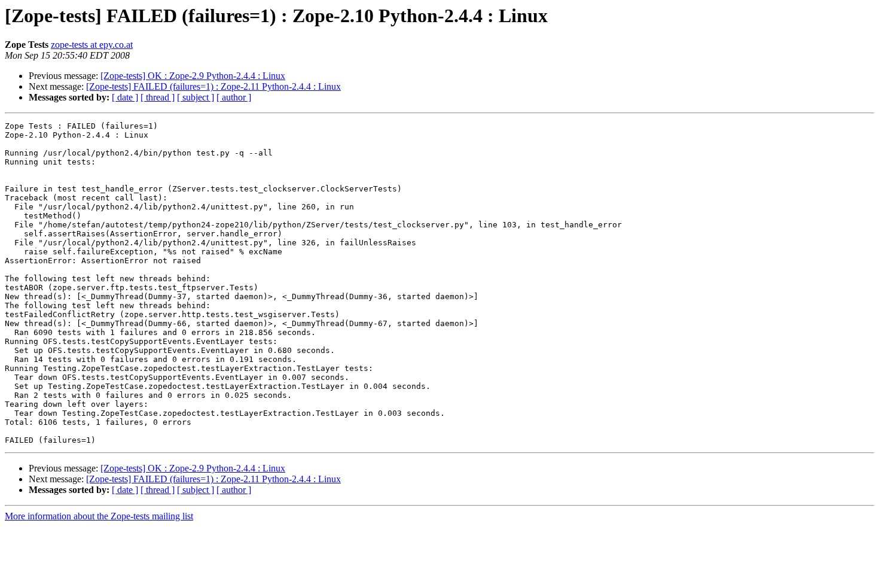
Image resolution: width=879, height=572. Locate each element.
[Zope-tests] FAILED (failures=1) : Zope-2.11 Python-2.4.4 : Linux (213, 86)
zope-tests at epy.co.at (92, 44)
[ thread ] (158, 97)
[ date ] (125, 97)
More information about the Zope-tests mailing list (99, 516)
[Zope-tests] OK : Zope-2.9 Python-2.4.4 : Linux (192, 76)
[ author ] (233, 97)
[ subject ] (195, 97)
